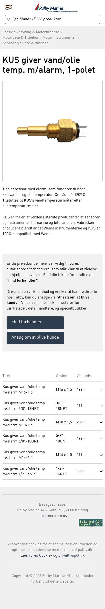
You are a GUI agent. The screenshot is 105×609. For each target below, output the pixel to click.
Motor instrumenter (59, 38)
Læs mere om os (52, 516)
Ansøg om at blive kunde (35, 337)
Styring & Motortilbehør (39, 32)
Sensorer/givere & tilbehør (25, 43)
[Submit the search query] (8, 19)
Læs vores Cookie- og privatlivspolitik (53, 556)
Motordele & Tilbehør (20, 38)
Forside (8, 32)
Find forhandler (26, 322)
